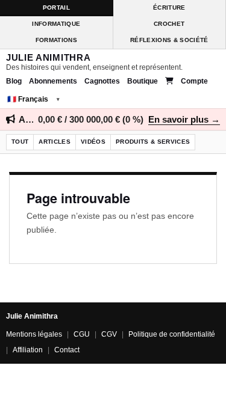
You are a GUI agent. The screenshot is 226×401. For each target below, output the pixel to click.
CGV (109, 334)
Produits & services (153, 141)
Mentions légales (34, 334)
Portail (56, 7)
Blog (14, 81)
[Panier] (169, 81)
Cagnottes (102, 81)
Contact (67, 350)
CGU (82, 334)
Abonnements (53, 81)
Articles (55, 141)
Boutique (142, 81)
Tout (19, 141)
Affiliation (28, 350)
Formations (56, 40)
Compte (194, 81)
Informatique (56, 23)
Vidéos (93, 141)
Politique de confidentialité (171, 334)
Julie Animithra (48, 58)
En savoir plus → (184, 119)
